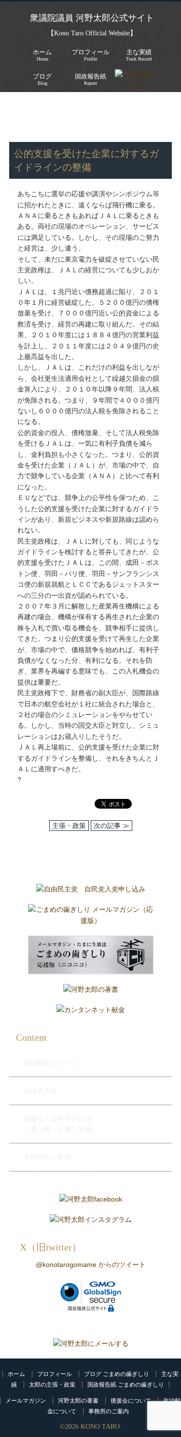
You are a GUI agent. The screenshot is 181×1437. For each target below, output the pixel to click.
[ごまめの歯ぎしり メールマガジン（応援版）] (90, 917)
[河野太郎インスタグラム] (90, 1222)
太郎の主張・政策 (52, 1384)
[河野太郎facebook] (90, 1201)
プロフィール (54, 1374)
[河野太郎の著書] (90, 992)
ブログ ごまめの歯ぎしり (116, 1374)
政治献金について (51, 1063)
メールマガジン (25, 1400)
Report (90, 79)
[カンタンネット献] (90, 1012)
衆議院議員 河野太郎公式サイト (92, 18)
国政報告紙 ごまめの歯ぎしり (125, 1384)
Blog (42, 79)
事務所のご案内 (47, 1157)
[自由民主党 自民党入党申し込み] (90, 891)
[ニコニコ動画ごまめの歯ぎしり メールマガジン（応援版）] (90, 957)
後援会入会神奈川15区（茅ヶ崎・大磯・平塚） (61, 1124)
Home (42, 55)
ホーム (16, 1374)
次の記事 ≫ (111, 825)
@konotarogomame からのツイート (91, 1264)
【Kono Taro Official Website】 (92, 33)
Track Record (139, 55)
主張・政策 (32, 117)
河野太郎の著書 (78, 1400)
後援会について (131, 1400)
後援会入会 (40, 1090)
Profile (91, 55)
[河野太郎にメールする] (90, 1343)
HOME (19, 106)
